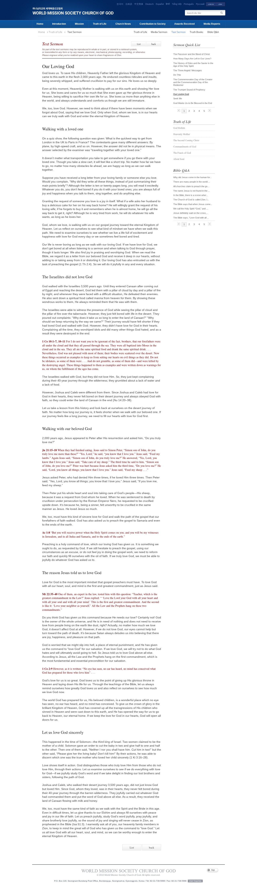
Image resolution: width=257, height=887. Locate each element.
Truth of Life (99, 23)
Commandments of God (184, 146)
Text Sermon (74, 32)
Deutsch (149, 4)
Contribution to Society (153, 23)
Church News (123, 23)
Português (189, 4)
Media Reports (212, 23)
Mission (79, 23)
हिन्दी (168, 4)
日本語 (128, 4)
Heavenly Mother (181, 134)
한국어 (120, 4)
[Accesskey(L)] (211, 4)
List (139, 44)
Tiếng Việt (177, 4)
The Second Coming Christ (186, 140)
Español (160, 4)
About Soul (178, 158)
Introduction (59, 23)
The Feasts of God (182, 152)
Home (40, 23)
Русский (200, 4)
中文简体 (138, 4)
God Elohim (179, 127)
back (153, 44)
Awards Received (184, 23)
